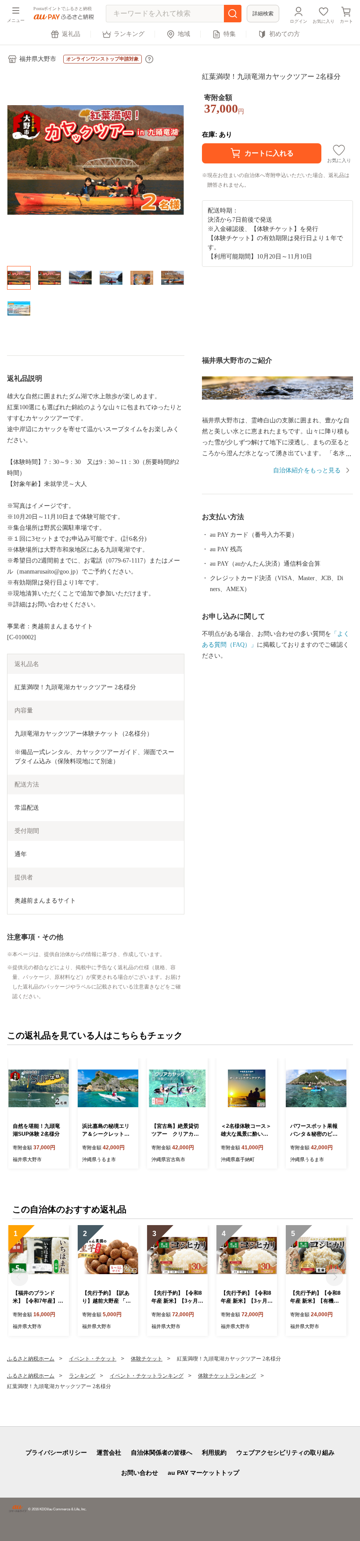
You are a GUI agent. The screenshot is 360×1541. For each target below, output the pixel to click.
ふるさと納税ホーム (30, 1359)
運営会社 (109, 1452)
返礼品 (71, 34)
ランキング (129, 34)
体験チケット (146, 1359)
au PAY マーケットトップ (203, 1472)
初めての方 (284, 34)
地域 (184, 34)
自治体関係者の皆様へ (161, 1452)
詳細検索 (263, 14)
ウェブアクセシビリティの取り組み (285, 1452)
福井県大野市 (37, 59)
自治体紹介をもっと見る (307, 470)
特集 (229, 34)
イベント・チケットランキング (147, 1376)
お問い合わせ (139, 1472)
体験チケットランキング (227, 1376)
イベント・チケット (92, 1359)
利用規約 (214, 1452)
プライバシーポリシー (56, 1452)
